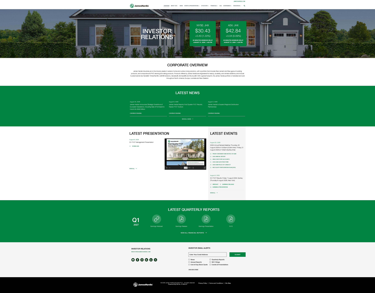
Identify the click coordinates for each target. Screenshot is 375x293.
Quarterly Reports (218, 259)
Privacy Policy (202, 283)
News (193, 259)
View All (132, 168)
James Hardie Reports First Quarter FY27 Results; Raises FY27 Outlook (185, 106)
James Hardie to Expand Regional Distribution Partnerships (223, 106)
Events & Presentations (220, 264)
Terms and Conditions (216, 283)
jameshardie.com (239, 1)
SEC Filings (216, 262)
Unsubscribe (193, 269)
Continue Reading (136, 113)
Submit (238, 254)
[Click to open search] (244, 6)
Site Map (228, 283)
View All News (186, 119)
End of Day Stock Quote (199, 264)
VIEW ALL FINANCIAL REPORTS (192, 233)
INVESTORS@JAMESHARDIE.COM (140, 251)
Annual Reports (196, 262)
